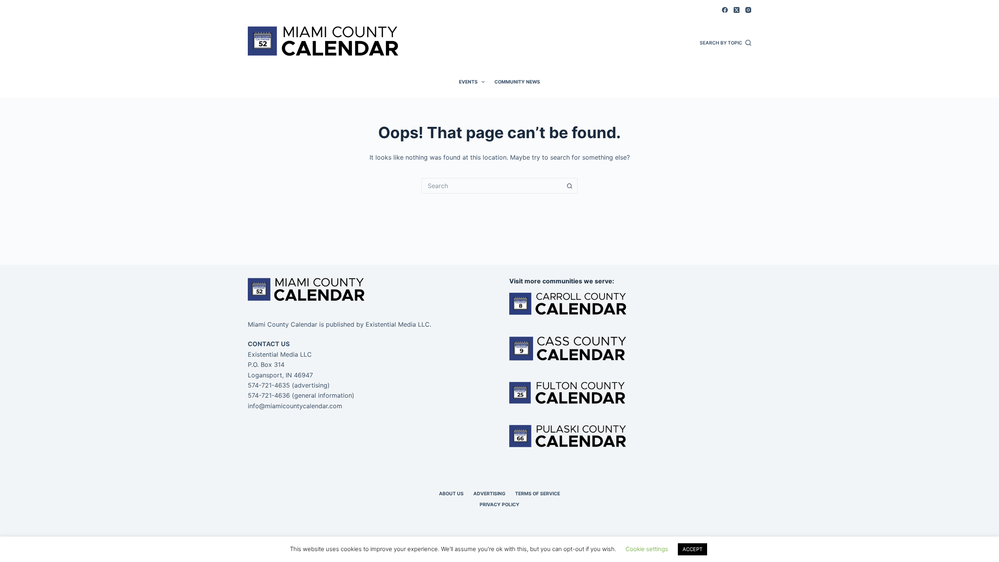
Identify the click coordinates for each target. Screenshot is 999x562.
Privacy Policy (499, 504)
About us (451, 493)
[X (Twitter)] (736, 10)
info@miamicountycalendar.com (295, 406)
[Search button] (570, 186)
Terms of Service (537, 493)
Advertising (489, 493)
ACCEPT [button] (692, 549)
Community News (517, 82)
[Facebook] (725, 10)
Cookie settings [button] (647, 549)
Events (468, 82)
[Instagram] (748, 10)
